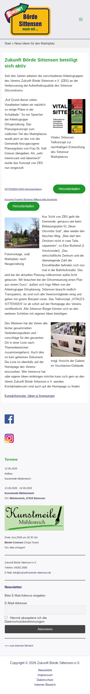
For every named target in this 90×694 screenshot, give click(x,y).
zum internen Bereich (21, 645)
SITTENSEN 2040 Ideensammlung (23, 189)
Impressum (45, 675)
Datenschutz (45, 680)
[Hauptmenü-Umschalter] (80, 19)
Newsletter (45, 670)
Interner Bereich (45, 684)
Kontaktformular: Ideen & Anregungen (30, 396)
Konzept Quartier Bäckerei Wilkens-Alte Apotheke (31, 199)
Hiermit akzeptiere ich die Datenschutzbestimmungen (26, 619)
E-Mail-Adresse (16, 603)
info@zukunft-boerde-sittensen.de (32, 572)
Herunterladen (69, 189)
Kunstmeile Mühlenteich (19, 493)
